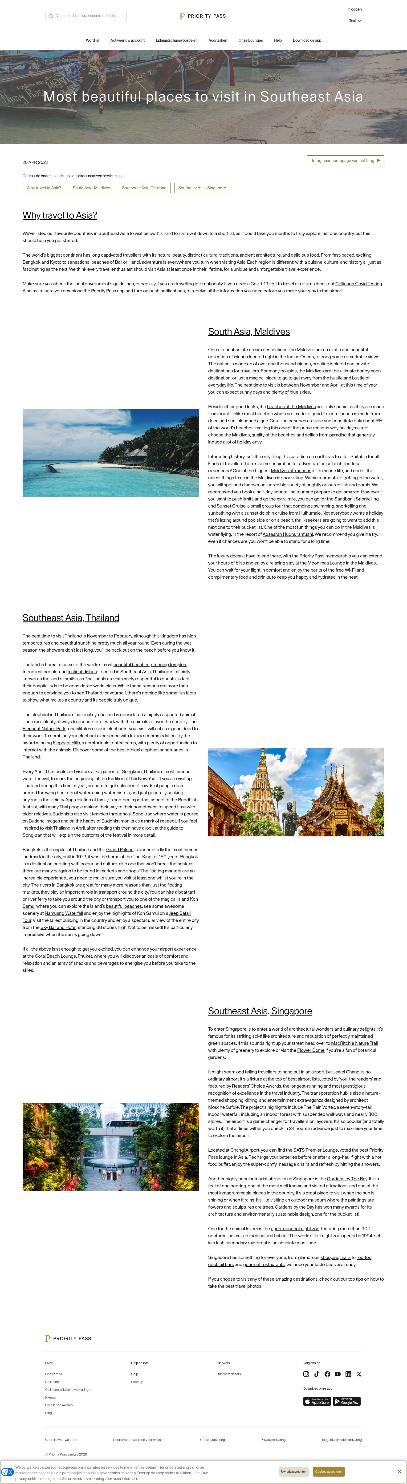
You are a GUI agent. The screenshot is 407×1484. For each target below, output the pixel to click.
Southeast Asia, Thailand (144, 188)
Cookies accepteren (328, 1471)
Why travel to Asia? (44, 188)
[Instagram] (306, 1374)
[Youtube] (338, 1374)
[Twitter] (359, 1374)
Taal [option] (352, 21)
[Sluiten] (399, 1471)
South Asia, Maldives (91, 188)
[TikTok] (317, 1374)
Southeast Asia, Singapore (202, 188)
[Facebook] (327, 1374)
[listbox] (355, 21)
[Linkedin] (348, 1374)
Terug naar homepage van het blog (345, 160)
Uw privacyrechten (293, 1471)
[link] (317, 1401)
